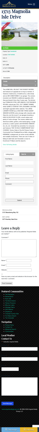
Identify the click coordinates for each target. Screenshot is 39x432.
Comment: (8, 184)
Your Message (5, 375)
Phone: (7, 178)
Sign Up (23, 154)
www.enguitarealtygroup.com (11, 409)
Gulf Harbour (9, 309)
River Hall (8, 299)
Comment (5, 237)
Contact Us (8, 327)
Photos (5, 85)
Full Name (5, 345)
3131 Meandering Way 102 (10, 211)
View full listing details (10, 144)
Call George (11, 429)
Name (3, 260)
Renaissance (9, 296)
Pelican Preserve (10, 303)
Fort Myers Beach (10, 316)
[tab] (19, 78)
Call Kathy (28, 429)
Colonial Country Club (12, 314)
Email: (7, 173)
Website (3, 270)
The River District (10, 301)
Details (5, 81)
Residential (13, 51)
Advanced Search (10, 329)
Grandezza (8, 311)
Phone (4, 355)
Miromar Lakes (9, 305)
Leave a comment (7, 21)
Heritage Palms (10, 307)
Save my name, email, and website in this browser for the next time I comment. (19, 278)
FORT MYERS (11, 54)
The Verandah (9, 318)
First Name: (8, 159)
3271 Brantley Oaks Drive (9, 218)
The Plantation (9, 294)
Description (6, 78)
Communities (9, 331)
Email (3, 265)
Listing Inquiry (10, 154)
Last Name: (8, 166)
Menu (30, 4)
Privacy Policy (9, 325)
